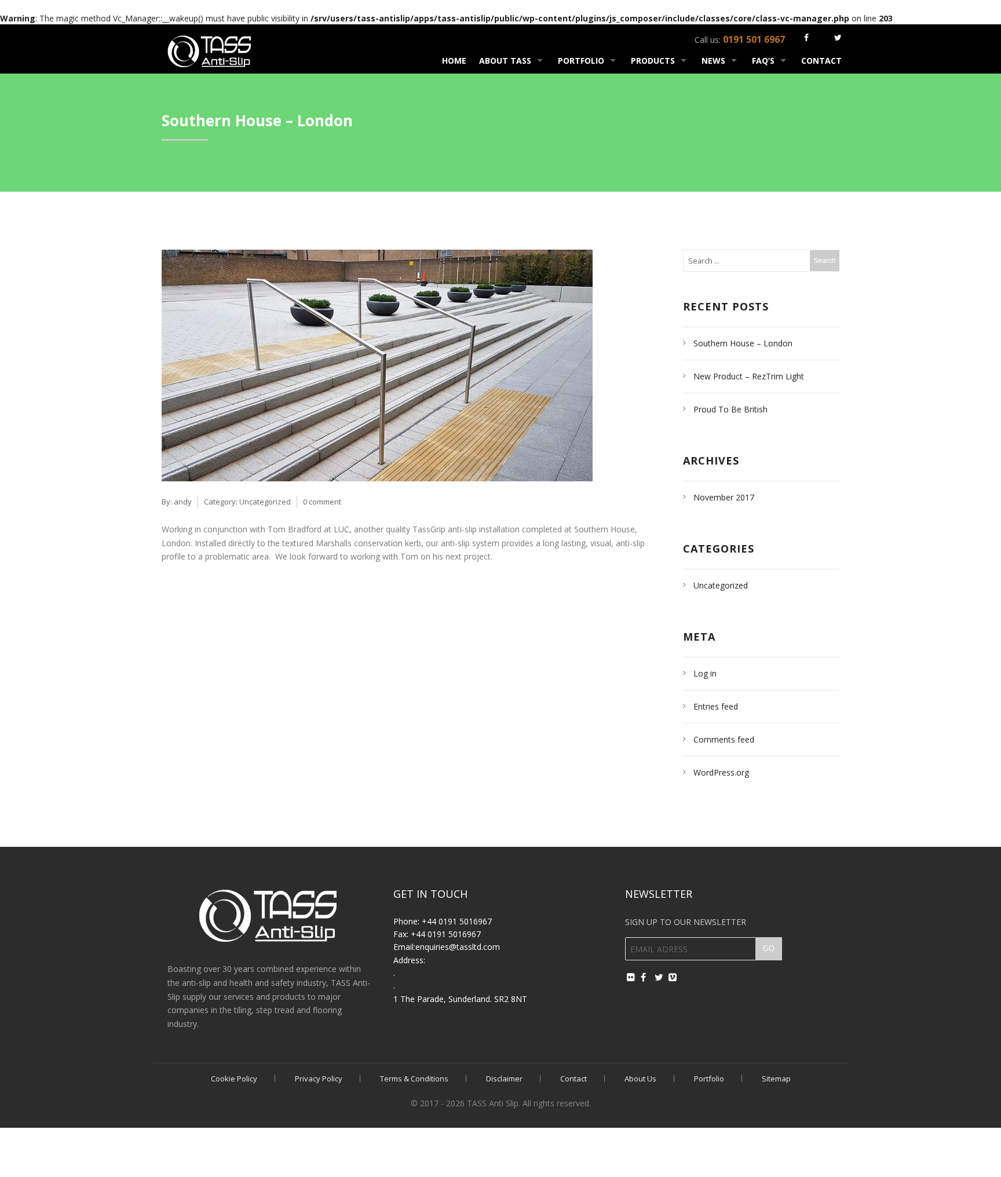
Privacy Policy (318, 1078)
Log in (705, 673)
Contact (821, 60)
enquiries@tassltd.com (457, 946)
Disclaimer (504, 1078)
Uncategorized (265, 501)
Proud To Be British (730, 409)
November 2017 (723, 497)
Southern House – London (742, 343)
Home (454, 60)
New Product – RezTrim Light (748, 376)
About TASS (505, 60)
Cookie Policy (234, 1078)
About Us (640, 1078)
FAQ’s (763, 60)
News (713, 60)
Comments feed (723, 739)
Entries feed (715, 706)
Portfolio (581, 60)
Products (653, 60)
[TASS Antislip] (210, 49)
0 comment (322, 501)
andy (183, 501)
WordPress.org (721, 772)
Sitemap (776, 1078)
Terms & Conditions (414, 1078)
